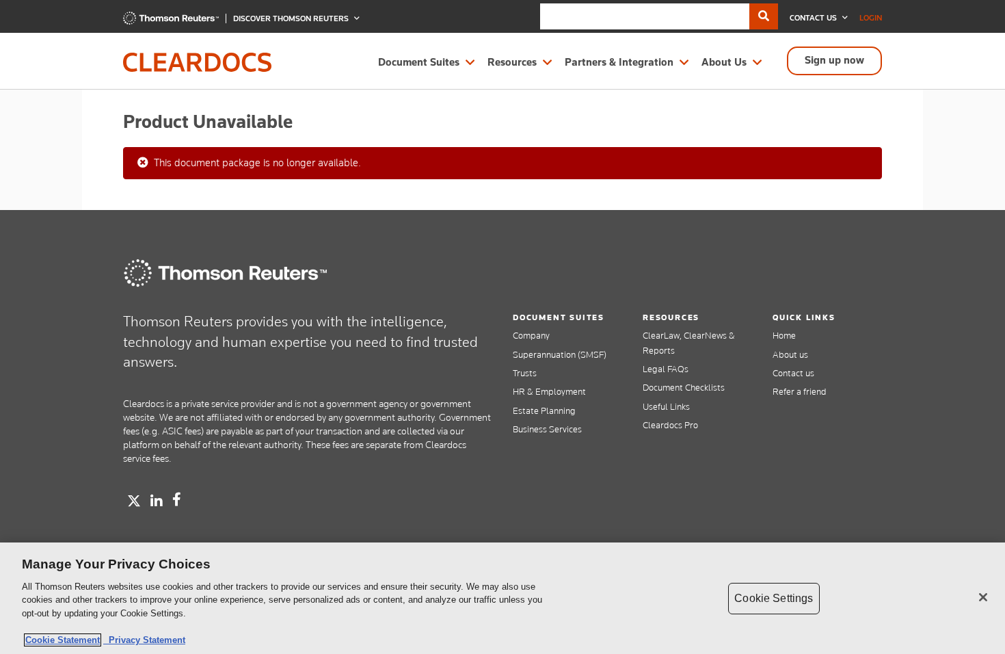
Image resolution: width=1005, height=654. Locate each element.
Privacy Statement (144, 640)
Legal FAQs (665, 368)
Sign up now (834, 60)
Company (531, 335)
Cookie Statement (62, 640)
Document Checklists (684, 387)
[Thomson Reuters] (225, 273)
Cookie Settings (773, 598)
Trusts (525, 372)
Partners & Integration (619, 62)
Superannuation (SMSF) (559, 354)
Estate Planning (544, 410)
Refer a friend (800, 391)
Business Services (547, 428)
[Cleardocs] (171, 21)
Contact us (793, 372)
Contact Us (814, 18)
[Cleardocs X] (134, 501)
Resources (512, 62)
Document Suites (418, 62)
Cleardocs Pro (670, 424)
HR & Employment (549, 391)
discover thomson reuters (292, 18)
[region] (502, 598)
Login (870, 18)
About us (790, 354)
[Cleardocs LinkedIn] (156, 501)
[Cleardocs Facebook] (176, 499)
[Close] (983, 597)
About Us (724, 62)
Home (784, 335)
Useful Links (666, 406)
